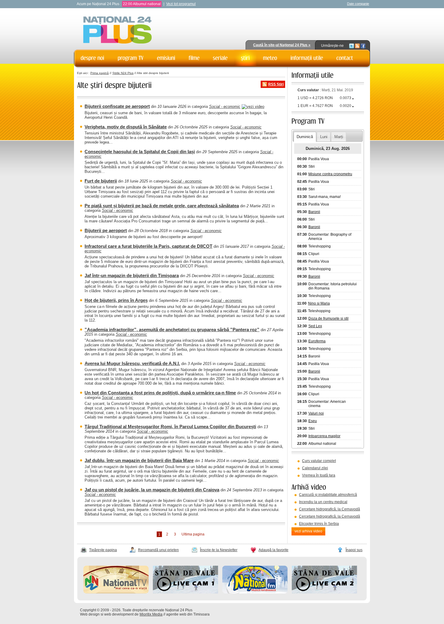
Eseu (312, 421)
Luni (323, 136)
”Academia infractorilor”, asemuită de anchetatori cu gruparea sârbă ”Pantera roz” (172, 329)
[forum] (270, 58)
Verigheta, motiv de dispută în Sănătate (126, 126)
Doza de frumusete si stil (328, 318)
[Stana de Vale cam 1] (185, 592)
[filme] (194, 58)
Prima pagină (99, 73)
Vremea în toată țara (318, 475)
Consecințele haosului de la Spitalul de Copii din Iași (140, 151)
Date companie (358, 3)
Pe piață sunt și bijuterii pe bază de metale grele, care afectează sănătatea (162, 205)
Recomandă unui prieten (158, 550)
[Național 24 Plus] (117, 30)
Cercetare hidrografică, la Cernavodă (329, 509)
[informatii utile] (307, 58)
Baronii (314, 212)
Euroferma (317, 341)
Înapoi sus (354, 550)
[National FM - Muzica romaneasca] (255, 592)
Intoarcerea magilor (324, 436)
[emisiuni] (166, 58)
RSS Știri (276, 84)
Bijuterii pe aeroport (106, 230)
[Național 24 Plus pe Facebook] (363, 46)
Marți (338, 136)
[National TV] (116, 592)
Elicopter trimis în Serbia (319, 524)
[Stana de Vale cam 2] (324, 592)
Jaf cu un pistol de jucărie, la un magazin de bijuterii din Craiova (152, 489)
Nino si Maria (319, 303)
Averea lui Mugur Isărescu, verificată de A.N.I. (132, 363)
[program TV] (130, 58)
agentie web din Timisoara (188, 614)
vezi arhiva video (308, 531)
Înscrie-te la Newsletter (218, 550)
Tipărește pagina (103, 550)
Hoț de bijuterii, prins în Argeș (116, 300)
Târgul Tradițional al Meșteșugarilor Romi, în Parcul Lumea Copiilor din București (170, 426)
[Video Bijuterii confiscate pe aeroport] (253, 106)
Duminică (305, 136)
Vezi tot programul (181, 4)
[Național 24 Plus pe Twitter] (351, 46)
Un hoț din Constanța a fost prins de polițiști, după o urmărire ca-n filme (160, 392)
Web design (90, 614)
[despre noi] (92, 58)
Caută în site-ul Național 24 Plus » (281, 45)
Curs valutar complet (319, 461)
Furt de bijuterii (101, 180)
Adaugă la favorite (273, 550)
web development (119, 614)
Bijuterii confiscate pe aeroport (117, 106)
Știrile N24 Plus (123, 73)
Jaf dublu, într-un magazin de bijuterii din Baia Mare (139, 460)
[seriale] (220, 58)
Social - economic (224, 106)
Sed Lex (315, 326)
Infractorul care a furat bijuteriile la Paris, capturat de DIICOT (148, 246)
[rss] (357, 46)
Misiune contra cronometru (330, 174)
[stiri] (245, 58)
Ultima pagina (193, 534)
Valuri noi (316, 413)
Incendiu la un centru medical (323, 502)
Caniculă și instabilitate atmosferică (328, 495)
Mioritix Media (151, 614)
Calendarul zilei (315, 468)
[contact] (345, 58)
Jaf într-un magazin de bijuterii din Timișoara (132, 275)
